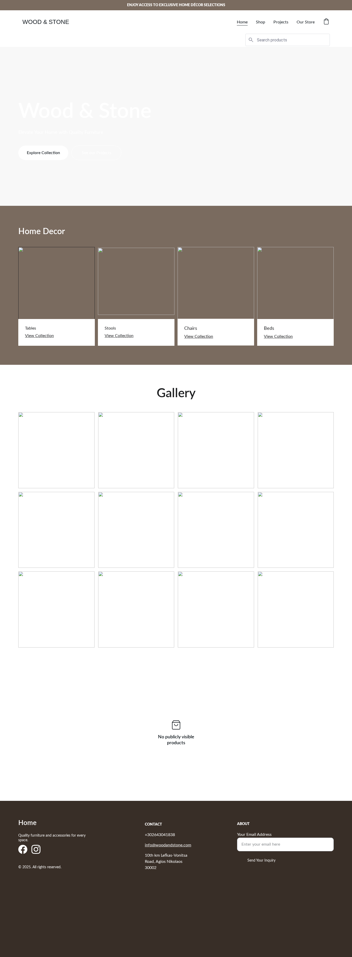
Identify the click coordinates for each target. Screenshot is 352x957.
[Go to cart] (326, 22)
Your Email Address (254, 834)
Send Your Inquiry (261, 860)
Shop (260, 22)
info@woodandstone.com (168, 845)
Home (242, 22)
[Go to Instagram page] (35, 849)
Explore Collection (43, 153)
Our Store (306, 22)
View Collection (39, 336)
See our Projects (96, 153)
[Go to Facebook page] (22, 849)
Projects (280, 22)
